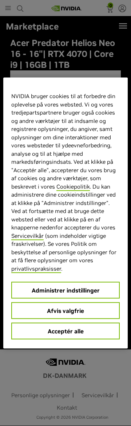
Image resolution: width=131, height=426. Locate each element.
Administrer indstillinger (66, 290)
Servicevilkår (27, 235)
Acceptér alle (66, 331)
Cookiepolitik (73, 186)
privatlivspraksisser (36, 268)
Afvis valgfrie (65, 310)
